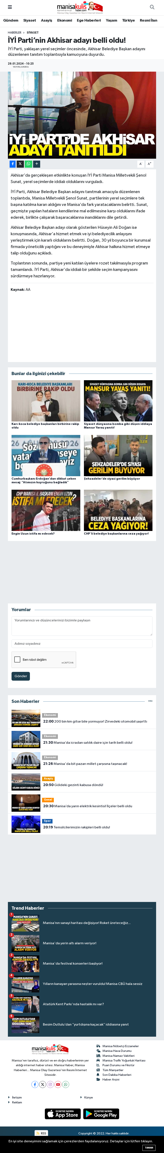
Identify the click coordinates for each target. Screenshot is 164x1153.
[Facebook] (34, 1084)
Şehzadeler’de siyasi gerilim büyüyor (112, 478)
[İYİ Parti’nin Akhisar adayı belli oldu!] (82, 115)
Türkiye (128, 20)
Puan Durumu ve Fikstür (118, 1065)
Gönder (21, 676)
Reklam (17, 1102)
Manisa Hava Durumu (117, 1050)
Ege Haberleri (89, 20)
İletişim (17, 1097)
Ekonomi (64, 20)
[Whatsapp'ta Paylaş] (28, 164)
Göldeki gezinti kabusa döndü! (73, 785)
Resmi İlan (148, 20)
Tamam (149, 1148)
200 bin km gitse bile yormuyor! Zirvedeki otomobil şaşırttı (95, 721)
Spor (47, 821)
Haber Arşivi (110, 1079)
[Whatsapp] (65, 1084)
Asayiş (46, 20)
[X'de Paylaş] (20, 164)
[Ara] (152, 7)
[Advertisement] (82, 326)
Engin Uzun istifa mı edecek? (33, 533)
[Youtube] (58, 1084)
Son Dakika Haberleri (116, 1074)
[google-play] (101, 1114)
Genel (48, 799)
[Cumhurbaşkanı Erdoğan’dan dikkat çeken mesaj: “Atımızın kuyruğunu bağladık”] (46, 455)
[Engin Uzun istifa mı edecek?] (46, 510)
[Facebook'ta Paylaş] (13, 164)
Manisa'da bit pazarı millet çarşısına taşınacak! (85, 764)
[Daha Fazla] (36, 164)
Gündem (10, 20)
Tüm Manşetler (112, 1070)
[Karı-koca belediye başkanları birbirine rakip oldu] (46, 400)
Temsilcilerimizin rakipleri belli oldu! (76, 827)
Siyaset (29, 20)
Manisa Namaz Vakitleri (118, 1055)
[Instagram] (50, 1084)
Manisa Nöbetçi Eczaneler (120, 1046)
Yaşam (111, 20)
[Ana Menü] (10, 7)
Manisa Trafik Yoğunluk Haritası (123, 1060)
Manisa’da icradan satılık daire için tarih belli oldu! (87, 743)
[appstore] (63, 1114)
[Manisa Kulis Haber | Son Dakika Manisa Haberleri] (80, 7)
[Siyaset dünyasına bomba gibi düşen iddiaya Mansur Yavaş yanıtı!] (118, 400)
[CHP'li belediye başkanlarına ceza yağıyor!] (118, 510)
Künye (88, 1097)
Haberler (14, 32)
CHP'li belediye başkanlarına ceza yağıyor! (116, 533)
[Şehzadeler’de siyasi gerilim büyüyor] (118, 455)
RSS (43, 1133)
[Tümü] (150, 701)
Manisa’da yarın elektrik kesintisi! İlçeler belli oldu (87, 806)
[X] (42, 1084)
